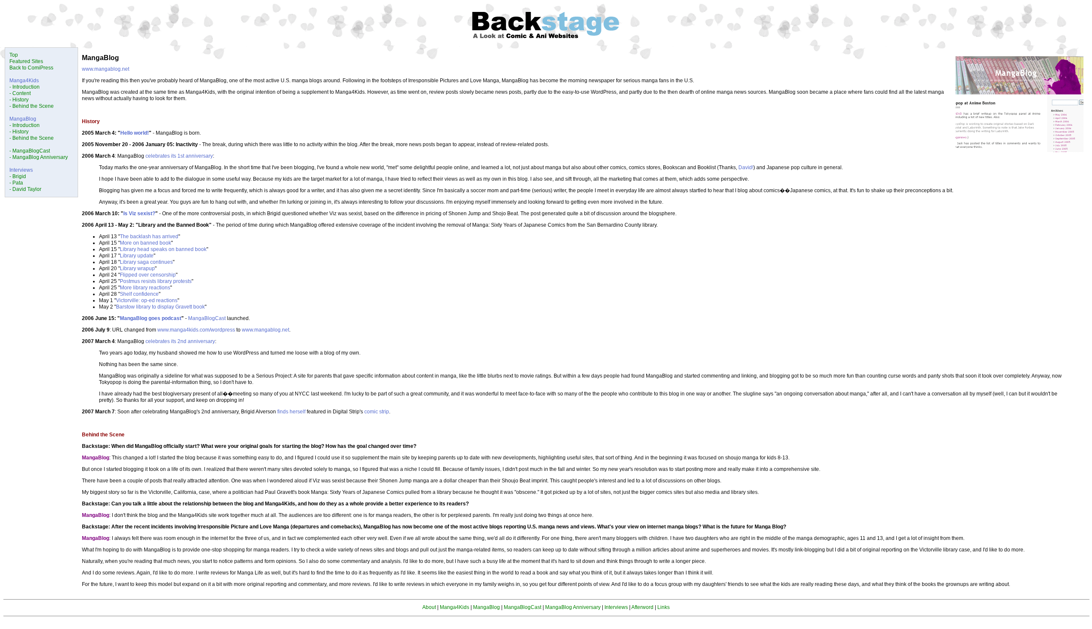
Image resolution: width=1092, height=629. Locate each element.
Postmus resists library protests (156, 281)
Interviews (21, 170)
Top (13, 55)
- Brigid (17, 176)
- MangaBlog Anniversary (38, 157)
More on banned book (145, 243)
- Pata (16, 183)
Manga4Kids (24, 81)
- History (19, 100)
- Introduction (24, 87)
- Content (20, 93)
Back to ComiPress (31, 68)
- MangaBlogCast (29, 151)
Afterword (642, 607)
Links (663, 607)
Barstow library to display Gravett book (160, 307)
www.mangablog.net (105, 69)
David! (745, 167)
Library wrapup (137, 268)
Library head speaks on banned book (163, 249)
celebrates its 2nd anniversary (180, 341)
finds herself (291, 412)
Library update (137, 256)
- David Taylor (25, 189)
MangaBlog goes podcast (150, 318)
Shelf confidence (139, 294)
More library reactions (145, 288)
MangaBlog (22, 119)
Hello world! (134, 133)
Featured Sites (26, 61)
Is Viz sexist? (139, 213)
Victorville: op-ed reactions (146, 300)
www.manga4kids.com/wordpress (196, 330)
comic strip (376, 412)
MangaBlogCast (207, 318)
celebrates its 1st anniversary (179, 156)
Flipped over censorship (148, 275)
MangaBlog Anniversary (573, 607)
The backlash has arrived (149, 236)
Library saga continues (146, 262)
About (429, 607)
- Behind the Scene (31, 106)
